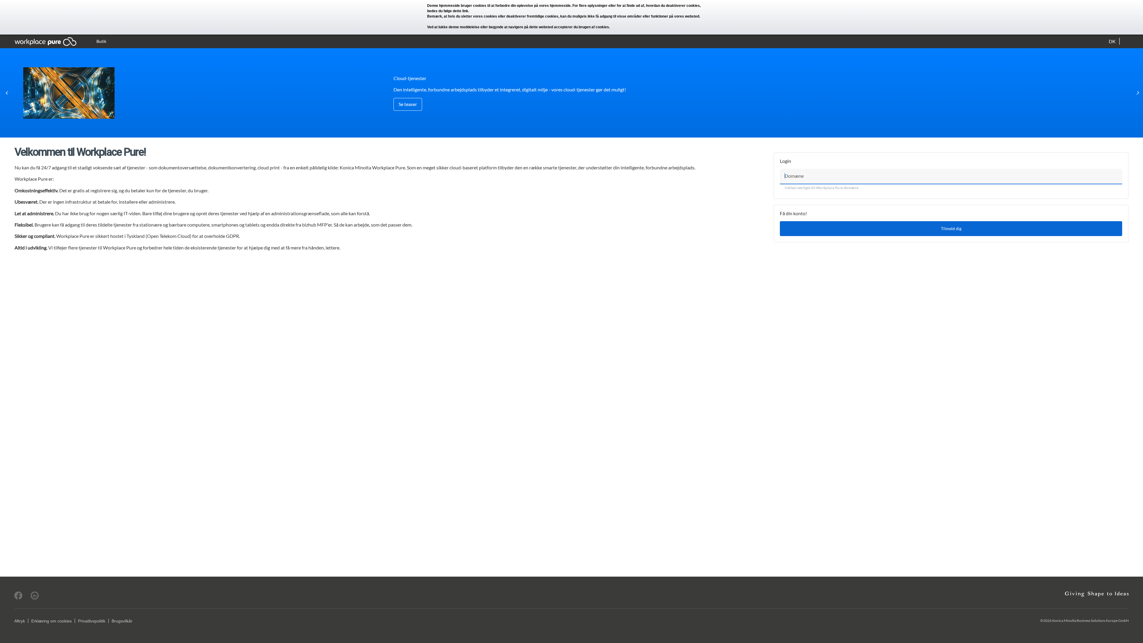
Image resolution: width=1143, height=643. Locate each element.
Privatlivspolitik (91, 621)
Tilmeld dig (951, 228)
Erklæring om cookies (51, 621)
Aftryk (19, 621)
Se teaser (408, 104)
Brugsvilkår (122, 621)
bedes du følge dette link (447, 11)
